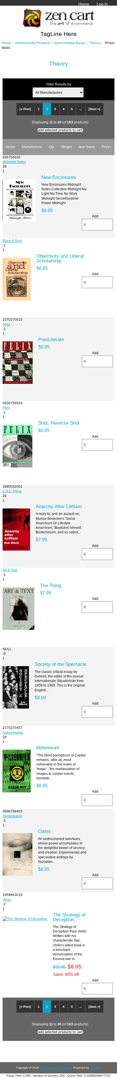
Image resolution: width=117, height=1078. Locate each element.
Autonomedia (13, 732)
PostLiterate (51, 339)
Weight (66, 147)
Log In (102, 4)
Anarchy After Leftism (59, 506)
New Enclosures (58, 177)
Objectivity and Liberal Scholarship (60, 258)
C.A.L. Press (12, 491)
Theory (95, 43)
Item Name (86, 147)
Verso (7, 899)
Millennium (47, 747)
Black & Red (12, 241)
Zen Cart (95, 1067)
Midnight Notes (14, 162)
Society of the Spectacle (60, 664)
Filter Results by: (59, 84)
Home (83, 4)
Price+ (107, 147)
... (80, 109)
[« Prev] (25, 109)
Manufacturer (32, 147)
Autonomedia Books (69, 43)
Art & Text (10, 570)
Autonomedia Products (32, 43)
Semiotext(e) (12, 816)
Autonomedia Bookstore (56, 1067)
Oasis (44, 831)
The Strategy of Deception (69, 917)
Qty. (52, 147)
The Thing (50, 585)
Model (10, 147)
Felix (6, 324)
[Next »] (94, 109)
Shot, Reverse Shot (59, 423)
